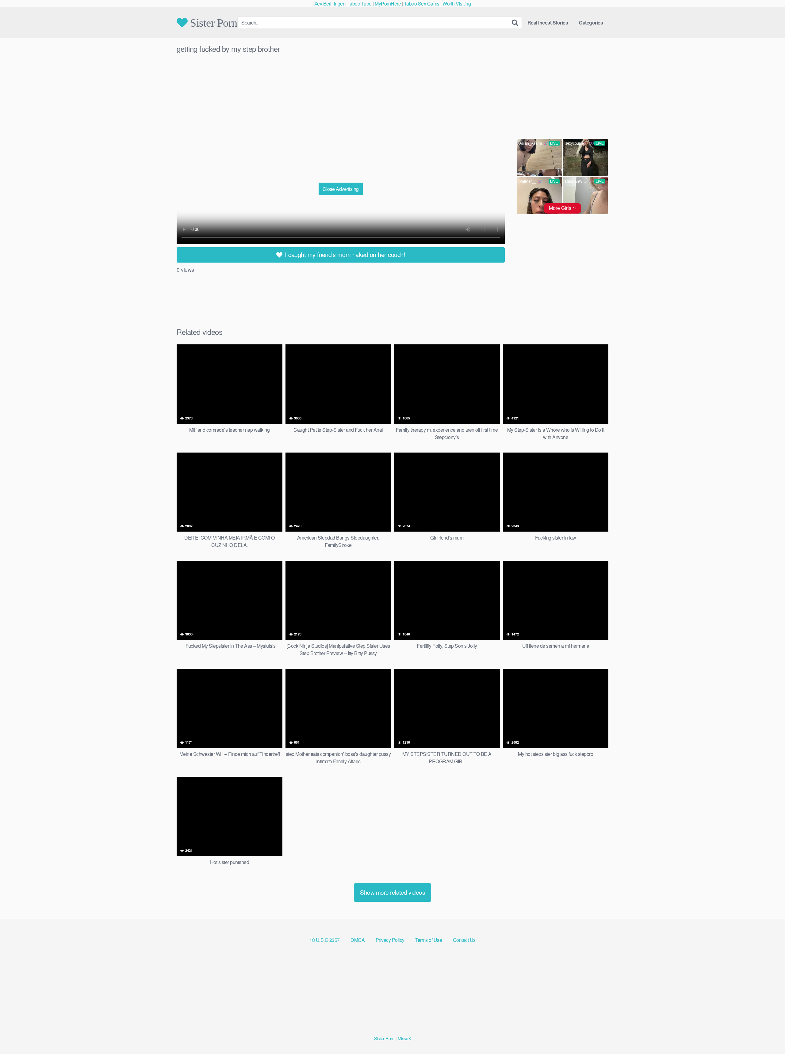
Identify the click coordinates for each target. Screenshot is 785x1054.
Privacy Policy (390, 939)
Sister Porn (212, 22)
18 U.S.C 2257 (324, 939)
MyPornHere (388, 3)
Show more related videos (392, 892)
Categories (591, 22)
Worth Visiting (456, 3)
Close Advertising (341, 188)
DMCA (357, 939)
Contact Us (464, 939)
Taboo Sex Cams (421, 3)
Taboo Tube (359, 3)
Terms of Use (428, 939)
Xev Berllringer (329, 3)
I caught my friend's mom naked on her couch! (344, 254)
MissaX (404, 1038)
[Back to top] (768, 1034)
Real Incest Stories (547, 22)
